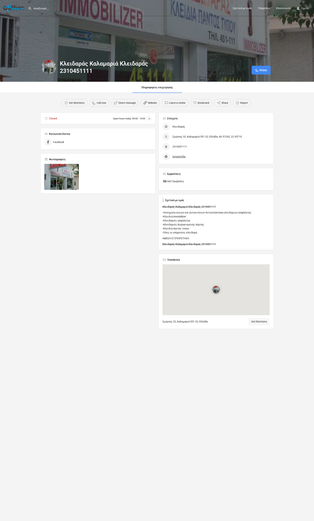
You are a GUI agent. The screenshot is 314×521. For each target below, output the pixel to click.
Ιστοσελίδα (179, 156)
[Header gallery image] (157, 41)
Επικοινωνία (283, 8)
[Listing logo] (49, 67)
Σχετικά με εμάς (242, 8)
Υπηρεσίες (264, 8)
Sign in (305, 8)
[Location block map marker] (216, 290)
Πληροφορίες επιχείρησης (157, 87)
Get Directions (259, 321)
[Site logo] (14, 7)
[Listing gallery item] (61, 177)
